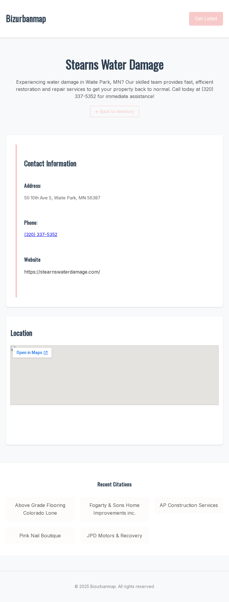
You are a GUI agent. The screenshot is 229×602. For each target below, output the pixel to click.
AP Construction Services (189, 505)
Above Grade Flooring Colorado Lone (40, 509)
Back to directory (114, 111)
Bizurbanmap (26, 18)
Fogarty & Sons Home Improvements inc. (114, 509)
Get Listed (206, 18)
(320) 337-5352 (40, 234)
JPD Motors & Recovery (114, 536)
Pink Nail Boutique (40, 536)
